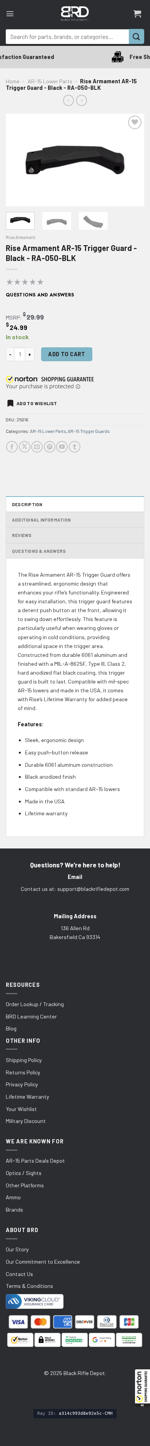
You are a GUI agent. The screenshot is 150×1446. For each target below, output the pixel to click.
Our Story (17, 1249)
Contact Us (19, 1274)
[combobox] (67, 36)
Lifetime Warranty (27, 1096)
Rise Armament (20, 237)
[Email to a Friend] (37, 447)
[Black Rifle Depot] (74, 13)
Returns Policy (23, 1072)
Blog (11, 1028)
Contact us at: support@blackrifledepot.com (75, 888)
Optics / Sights (24, 1173)
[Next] (132, 160)
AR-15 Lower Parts (50, 81)
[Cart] (137, 13)
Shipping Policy (24, 1060)
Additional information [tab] (41, 519)
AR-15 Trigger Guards (89, 431)
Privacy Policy (22, 1084)
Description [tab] (27, 504)
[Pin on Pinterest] (49, 447)
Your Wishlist (21, 1109)
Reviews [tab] (22, 535)
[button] (142, 1388)
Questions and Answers (40, 294)
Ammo (13, 1197)
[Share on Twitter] (24, 447)
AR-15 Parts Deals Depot (35, 1160)
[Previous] (18, 160)
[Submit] (136, 36)
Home (13, 81)
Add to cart (66, 354)
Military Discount (26, 1121)
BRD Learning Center (31, 1016)
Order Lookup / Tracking (35, 1004)
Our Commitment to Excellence (43, 1261)
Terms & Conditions (29, 1286)
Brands (14, 1209)
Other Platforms (25, 1185)
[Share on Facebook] (12, 447)
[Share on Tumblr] (74, 447)
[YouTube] (62, 447)
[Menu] (10, 13)
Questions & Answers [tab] (39, 551)
